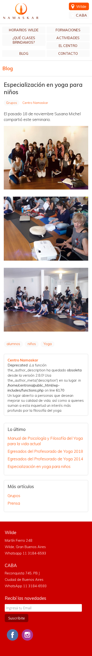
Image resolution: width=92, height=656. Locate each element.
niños (32, 344)
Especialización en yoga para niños (39, 466)
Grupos (11, 103)
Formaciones (68, 30)
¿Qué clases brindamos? (24, 40)
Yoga (47, 344)
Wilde (81, 6)
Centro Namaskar (20, 11)
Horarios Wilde (23, 30)
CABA (81, 15)
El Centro (68, 45)
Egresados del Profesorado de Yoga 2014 (45, 458)
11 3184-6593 (35, 586)
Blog (23, 53)
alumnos (13, 344)
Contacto (68, 53)
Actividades (67, 38)
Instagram (27, 635)
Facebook (12, 635)
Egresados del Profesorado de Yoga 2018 (45, 451)
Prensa (14, 503)
